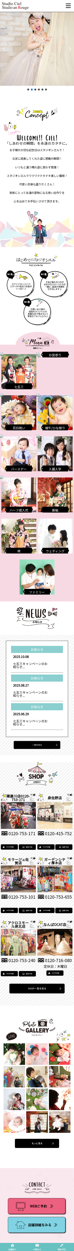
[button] (4, 49)
